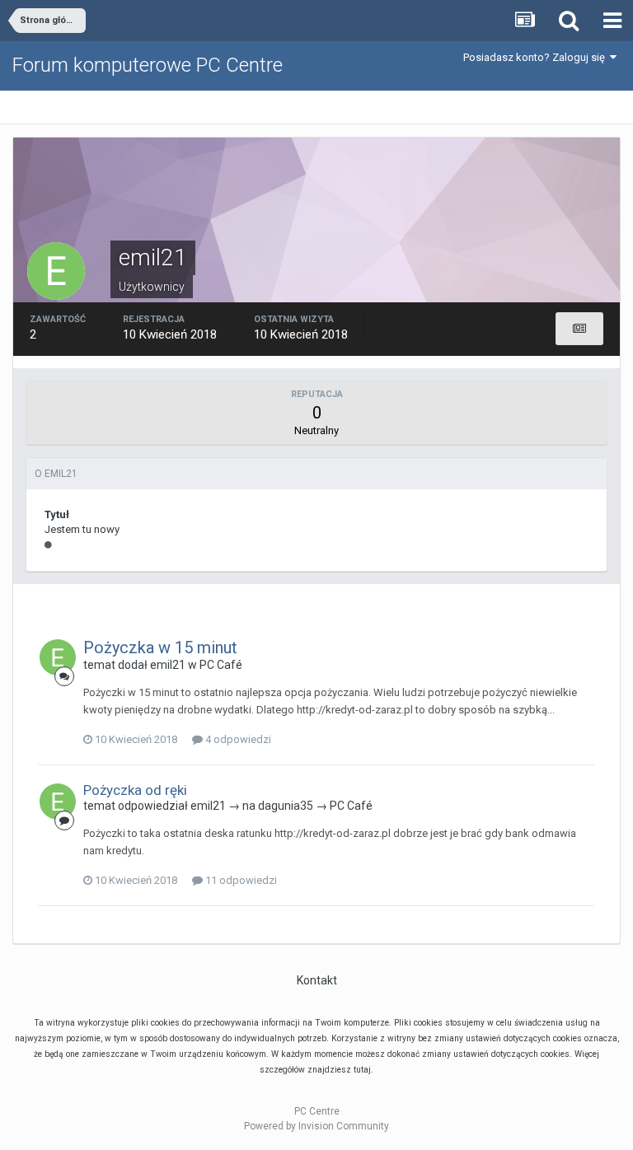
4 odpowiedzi (237, 739)
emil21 (167, 664)
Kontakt (317, 980)
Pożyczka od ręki (135, 790)
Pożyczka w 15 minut (160, 647)
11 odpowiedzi (240, 880)
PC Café (220, 664)
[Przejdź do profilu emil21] (58, 657)
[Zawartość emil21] (579, 328)
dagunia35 (285, 805)
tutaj (362, 1069)
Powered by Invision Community (316, 1126)
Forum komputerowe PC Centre (147, 65)
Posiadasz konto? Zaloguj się (536, 57)
